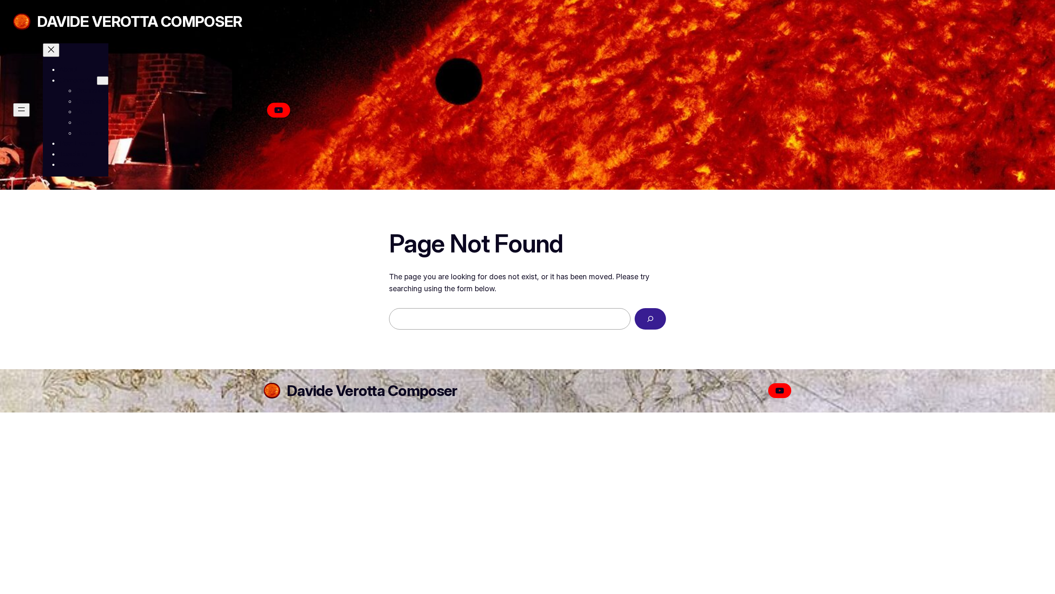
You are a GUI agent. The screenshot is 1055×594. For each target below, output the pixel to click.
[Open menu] (21, 110)
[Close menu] (51, 50)
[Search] (650, 319)
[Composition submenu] (102, 80)
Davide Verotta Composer (139, 21)
